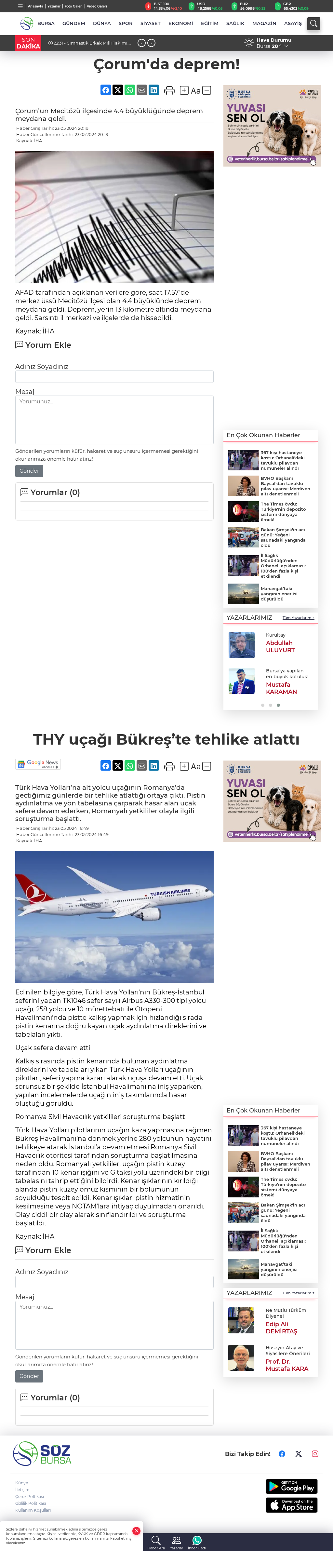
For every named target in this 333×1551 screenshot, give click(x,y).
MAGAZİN (264, 23)
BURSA (46, 23)
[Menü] (20, 6)
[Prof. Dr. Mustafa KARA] (241, 1357)
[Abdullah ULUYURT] (242, 645)
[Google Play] (283, 1486)
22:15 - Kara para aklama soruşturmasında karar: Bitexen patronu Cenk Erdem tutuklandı (90, 45)
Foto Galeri (74, 6)
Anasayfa (35, 6)
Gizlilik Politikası (30, 1503)
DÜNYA (102, 23)
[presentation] (142, 43)
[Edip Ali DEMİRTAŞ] (241, 1320)
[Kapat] (136, 1531)
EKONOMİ (180, 23)
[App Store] (283, 1505)
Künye (21, 1482)
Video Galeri (97, 6)
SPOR (126, 23)
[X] (298, 1453)
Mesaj (24, 392)
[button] (230, 668)
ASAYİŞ (293, 23)
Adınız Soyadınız (41, 367)
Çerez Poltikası (29, 1496)
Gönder (29, 471)
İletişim (22, 1489)
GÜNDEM (73, 23)
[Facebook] (281, 1453)
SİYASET (150, 23)
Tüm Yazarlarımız (298, 617)
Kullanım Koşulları (33, 1510)
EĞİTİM (210, 23)
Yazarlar (53, 6)
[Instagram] (315, 1453)
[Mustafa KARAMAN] (242, 681)
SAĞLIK (235, 23)
